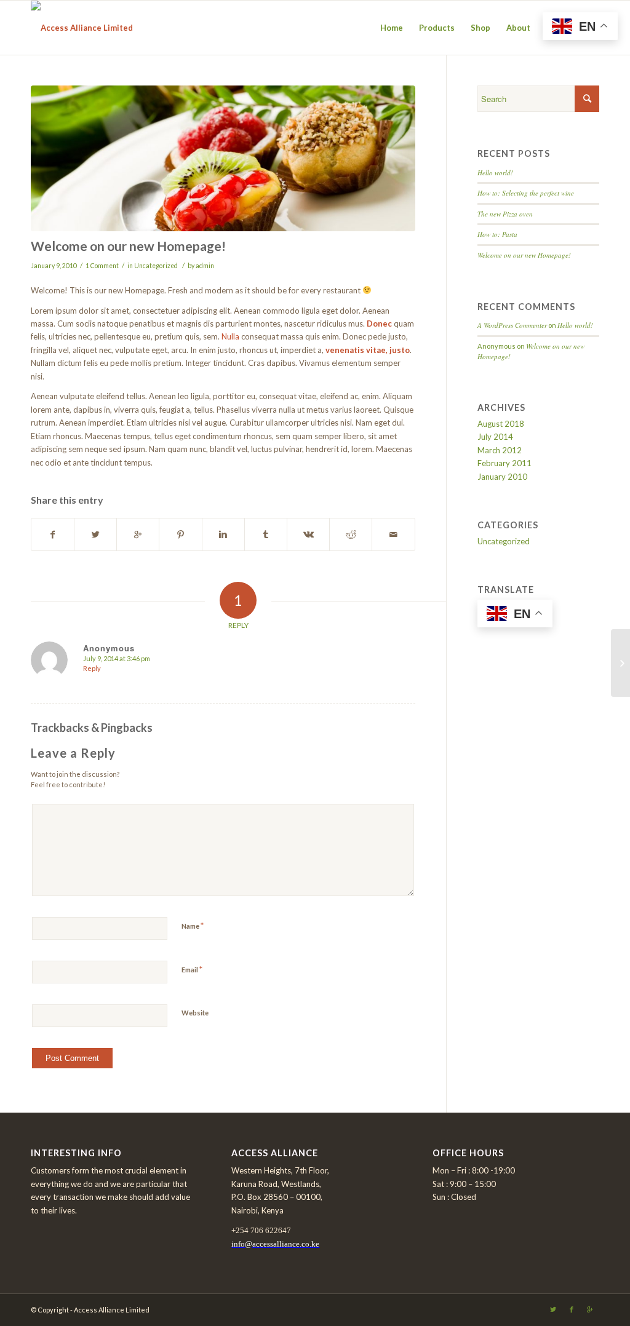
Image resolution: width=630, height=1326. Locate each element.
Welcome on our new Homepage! (128, 245)
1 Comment (102, 265)
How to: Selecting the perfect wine (525, 192)
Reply (92, 668)
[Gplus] (590, 1309)
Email (191, 969)
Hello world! (495, 172)
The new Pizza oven (505, 213)
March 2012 (499, 450)
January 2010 (502, 477)
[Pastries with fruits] (223, 158)
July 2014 (495, 437)
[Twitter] (553, 1309)
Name (192, 926)
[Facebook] (571, 1309)
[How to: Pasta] (620, 663)
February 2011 (504, 463)
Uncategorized (156, 265)
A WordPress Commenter (512, 325)
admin (205, 265)
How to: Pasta (497, 234)
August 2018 (500, 424)
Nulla (230, 336)
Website (195, 1013)
